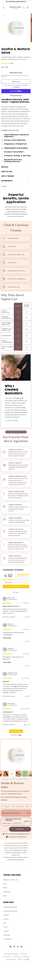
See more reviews (16, 731)
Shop (5, 883)
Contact (6, 931)
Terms (5, 927)
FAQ (4, 923)
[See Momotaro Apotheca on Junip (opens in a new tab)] (20, 735)
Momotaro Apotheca (13, 953)
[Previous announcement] (3, 2)
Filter (17, 592)
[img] (13, 597)
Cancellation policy (11, 959)
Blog (4, 895)
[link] (7, 63)
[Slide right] (20, 45)
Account (6, 919)
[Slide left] (12, 45)
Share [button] (5, 186)
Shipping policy (26, 956)
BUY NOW (20, 829)
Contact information (23, 959)
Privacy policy (6, 956)
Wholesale (6, 935)
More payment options (16, 95)
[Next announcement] (29, 2)
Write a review (16, 586)
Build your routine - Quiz (10, 879)
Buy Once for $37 (16, 72)
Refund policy (24, 953)
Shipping (6, 915)
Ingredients (7, 891)
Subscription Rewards (10, 911)
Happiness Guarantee (10, 907)
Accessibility (7, 939)
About (5, 887)
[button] (4, 8)
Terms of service (16, 956)
